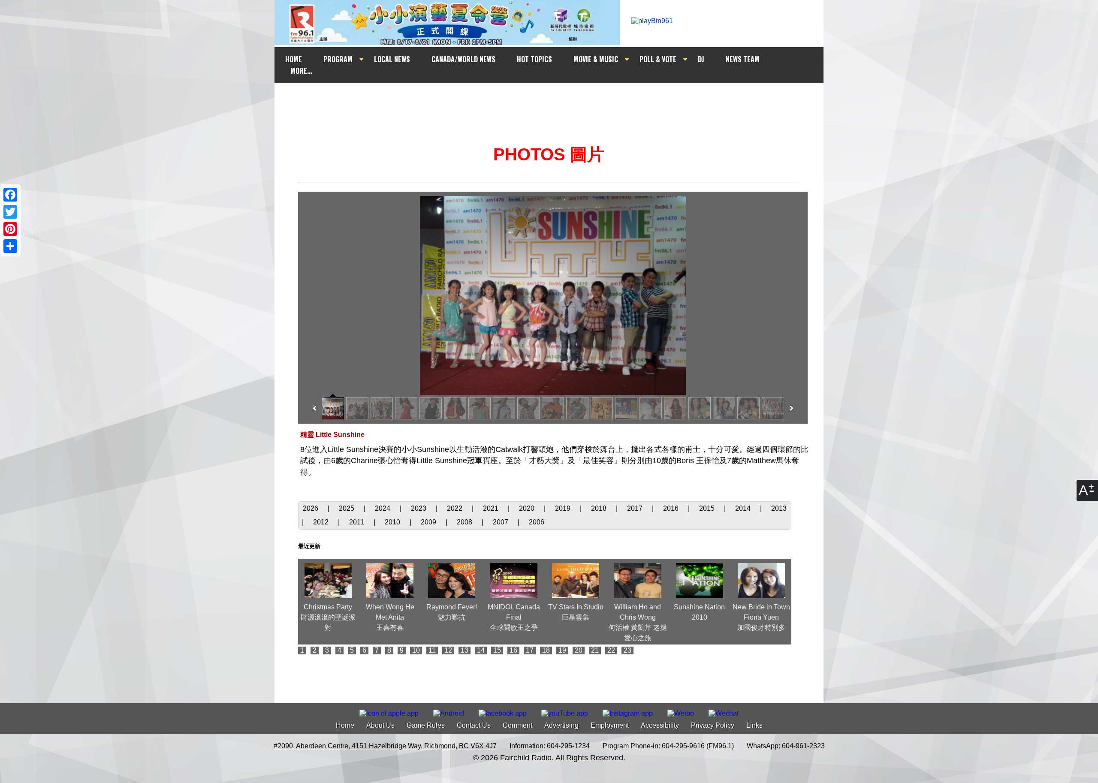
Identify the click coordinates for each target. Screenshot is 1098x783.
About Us (380, 725)
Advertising (561, 725)
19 (562, 650)
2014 (743, 508)
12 (448, 650)
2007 (501, 522)
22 (611, 650)
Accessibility (660, 725)
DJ (701, 59)
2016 (671, 508)
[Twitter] (10, 211)
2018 (599, 508)
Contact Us (474, 725)
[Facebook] (10, 194)
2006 (536, 522)
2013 (779, 508)
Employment (610, 725)
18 (546, 650)
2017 (635, 508)
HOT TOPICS (534, 59)
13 (464, 650)
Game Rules (426, 725)
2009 (429, 522)
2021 (491, 508)
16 (513, 650)
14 (481, 650)
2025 (347, 508)
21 (595, 650)
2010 (393, 522)
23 (627, 650)
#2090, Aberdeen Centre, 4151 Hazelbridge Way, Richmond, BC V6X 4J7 (385, 746)
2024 (383, 508)
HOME (293, 59)
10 (416, 650)
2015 (707, 508)
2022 (455, 508)
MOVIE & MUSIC (595, 59)
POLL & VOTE (657, 59)
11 (432, 650)
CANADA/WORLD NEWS (463, 59)
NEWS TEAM (743, 59)
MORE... (301, 71)
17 (530, 650)
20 (578, 650)
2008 (465, 522)
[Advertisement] (557, 99)
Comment (517, 725)
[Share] (10, 246)
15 (497, 650)
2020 (527, 508)
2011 (357, 522)
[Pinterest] (10, 229)
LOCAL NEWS (392, 59)
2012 (321, 522)
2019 (563, 508)
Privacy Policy (712, 725)
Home (345, 725)
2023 (419, 508)
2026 (311, 508)
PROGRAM (338, 59)
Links (754, 725)
